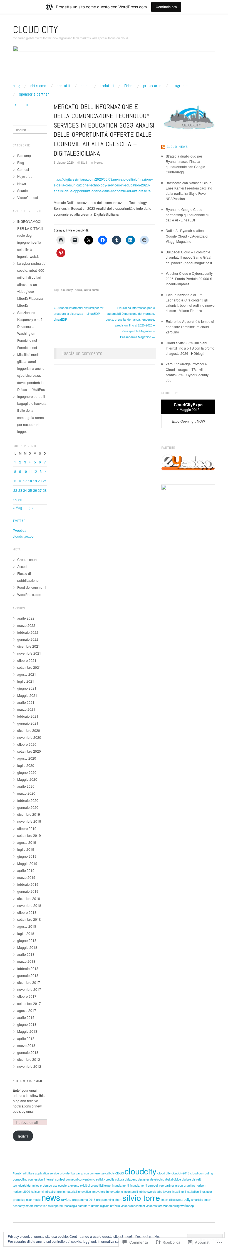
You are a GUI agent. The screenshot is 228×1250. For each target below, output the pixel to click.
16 (20, 480)
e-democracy (48, 1185)
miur (29, 1199)
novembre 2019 (29, 821)
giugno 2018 (26, 940)
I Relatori (107, 86)
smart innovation (36, 1206)
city (112, 1173)
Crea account (27, 559)
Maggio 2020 (27, 779)
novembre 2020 (29, 737)
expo (107, 1185)
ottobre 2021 (26, 660)
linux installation (189, 1191)
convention (85, 1179)
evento (74, 1185)
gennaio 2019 (27, 891)
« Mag (17, 507)
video (124, 1206)
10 (25, 471)
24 (25, 490)
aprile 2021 (25, 702)
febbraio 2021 (27, 716)
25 (30, 490)
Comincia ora (166, 7)
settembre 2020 (29, 751)
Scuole (22, 190)
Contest (23, 169)
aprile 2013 (25, 1038)
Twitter (19, 520)
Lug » (29, 507)
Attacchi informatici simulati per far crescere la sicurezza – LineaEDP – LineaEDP (78, 313)
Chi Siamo (38, 86)
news (78, 289)
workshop (187, 1205)
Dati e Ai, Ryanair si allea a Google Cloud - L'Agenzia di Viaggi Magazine (187, 235)
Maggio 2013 (27, 1031)
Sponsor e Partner (34, 94)
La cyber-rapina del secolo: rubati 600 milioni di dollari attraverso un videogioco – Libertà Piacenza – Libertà (31, 284)
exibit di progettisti (91, 1185)
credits (110, 1179)
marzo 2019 (26, 877)
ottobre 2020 (26, 744)
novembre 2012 (29, 1066)
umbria (115, 1205)
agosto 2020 (26, 758)
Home (85, 86)
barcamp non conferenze (88, 1173)
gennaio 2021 (27, 723)
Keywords (24, 176)
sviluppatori (55, 1206)
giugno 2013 (26, 1024)
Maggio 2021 (27, 695)
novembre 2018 (29, 905)
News (98, 162)
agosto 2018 (26, 926)
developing (157, 1179)
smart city (183, 1199)
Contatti (63, 86)
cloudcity (67, 289)
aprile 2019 (25, 870)
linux (175, 1191)
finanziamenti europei (144, 1185)
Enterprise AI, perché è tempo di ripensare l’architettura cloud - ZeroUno (190, 326)
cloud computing (201, 1173)
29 (15, 499)
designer (143, 1179)
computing (20, 1179)
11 (30, 471)
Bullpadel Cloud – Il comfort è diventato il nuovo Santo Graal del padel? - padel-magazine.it (189, 257)
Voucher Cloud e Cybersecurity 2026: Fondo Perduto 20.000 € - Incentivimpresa (190, 278)
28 (45, 490)
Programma (181, 86)
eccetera (64, 1185)
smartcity (197, 1199)
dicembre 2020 (28, 730)
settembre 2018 (29, 919)
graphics (189, 1185)
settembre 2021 (29, 667)
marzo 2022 (26, 625)
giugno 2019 (26, 856)
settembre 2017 (29, 1003)
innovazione (114, 1191)
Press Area (152, 86)
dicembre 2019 (28, 814)
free (161, 1185)
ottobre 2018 (26, 912)
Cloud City (35, 29)
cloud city (164, 1173)
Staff (84, 162)
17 (25, 480)
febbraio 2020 (27, 800)
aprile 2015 (25, 1017)
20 (40, 480)
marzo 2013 (26, 1045)
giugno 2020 (26, 772)
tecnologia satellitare (77, 1206)
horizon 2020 (21, 1191)
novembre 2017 (29, 989)
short (118, 1199)
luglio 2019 (25, 849)
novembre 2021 (29, 653)
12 (35, 471)
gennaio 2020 (27, 807)
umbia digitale (100, 1206)
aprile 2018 (25, 954)
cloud (119, 1173)
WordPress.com (29, 594)
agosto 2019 (26, 842)
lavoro (167, 1191)
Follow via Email (28, 1081)
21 (45, 480)
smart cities (168, 1199)
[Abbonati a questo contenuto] (163, 146)
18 (30, 480)
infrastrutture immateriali (61, 1191)
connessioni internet (41, 1179)
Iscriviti (23, 1136)
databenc (131, 1179)
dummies (33, 1185)
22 (15, 490)
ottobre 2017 (26, 996)
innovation (84, 1191)
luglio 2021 (25, 681)
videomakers (154, 1206)
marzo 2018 (26, 961)
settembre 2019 (29, 835)
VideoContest (27, 197)
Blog (16, 86)
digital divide (173, 1179)
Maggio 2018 (27, 947)
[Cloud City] (114, 64)
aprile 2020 (25, 786)
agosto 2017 (26, 1010)
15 (15, 480)
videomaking (171, 1206)
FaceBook (21, 105)
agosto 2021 (26, 674)
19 (35, 480)
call (107, 1173)
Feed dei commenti (31, 587)
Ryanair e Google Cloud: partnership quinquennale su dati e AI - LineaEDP (187, 214)
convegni (72, 1179)
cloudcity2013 (180, 1173)
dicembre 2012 (28, 1059)
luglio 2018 (25, 933)
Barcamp (24, 155)
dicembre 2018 (28, 898)
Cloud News (177, 146)
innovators (98, 1191)
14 (45, 471)
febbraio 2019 (27, 884)
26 (35, 490)
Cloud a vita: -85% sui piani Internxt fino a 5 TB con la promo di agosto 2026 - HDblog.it (190, 348)
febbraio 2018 (27, 968)
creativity (99, 1179)
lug (23, 1199)
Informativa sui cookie (114, 1241)
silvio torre (91, 289)
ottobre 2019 (26, 828)
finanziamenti (120, 1185)
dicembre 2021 (28, 646)
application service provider (53, 1173)
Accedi (22, 566)
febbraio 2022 (27, 632)
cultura (119, 1179)
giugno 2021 (26, 688)
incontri (39, 1191)
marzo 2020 (26, 793)
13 (40, 471)
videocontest (136, 1206)
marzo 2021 (26, 709)
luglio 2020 (25, 765)
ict (32, 1191)
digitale (186, 1179)
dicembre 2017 (28, 982)
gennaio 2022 (27, 639)
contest (60, 1179)
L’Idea (128, 86)
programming (105, 1199)
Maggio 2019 (27, 863)
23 (20, 490)
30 (20, 499)
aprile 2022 (25, 618)
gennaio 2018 (27, 975)
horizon (200, 1185)
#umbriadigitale (23, 1173)
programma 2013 (83, 1199)
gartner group (174, 1185)
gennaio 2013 (27, 1052)
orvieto (66, 1199)
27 (40, 490)
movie (37, 1199)
